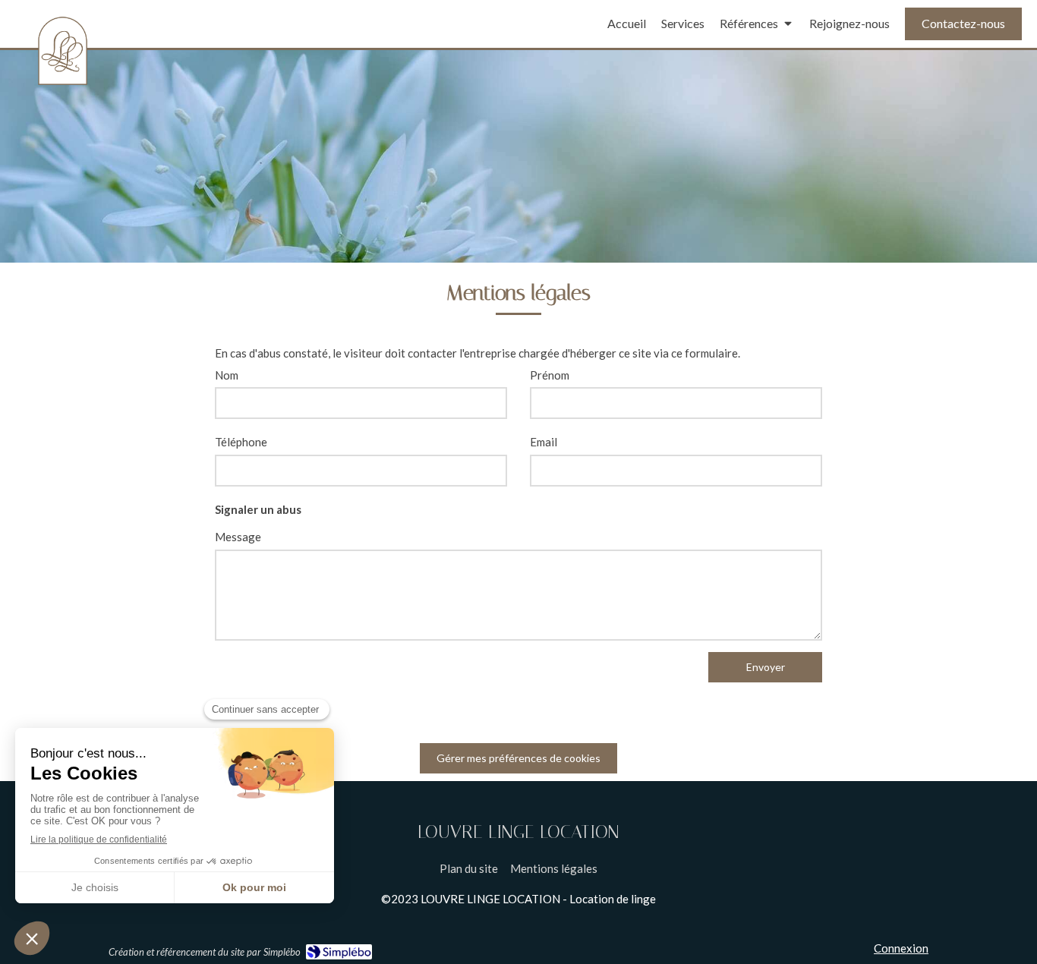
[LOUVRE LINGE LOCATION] (62, 80)
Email (543, 442)
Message (238, 536)
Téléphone (241, 442)
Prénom (549, 375)
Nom (226, 375)
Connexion (901, 948)
